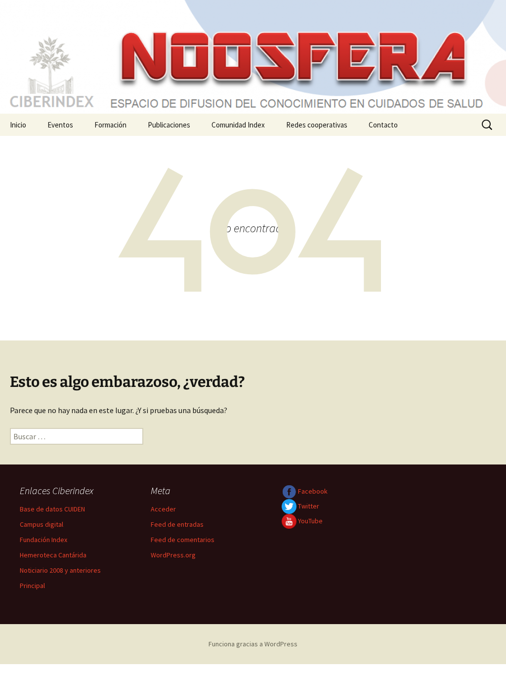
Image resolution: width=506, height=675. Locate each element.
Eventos (60, 124)
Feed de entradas (177, 524)
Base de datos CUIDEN (52, 509)
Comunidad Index (238, 124)
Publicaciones (169, 124)
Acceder (163, 509)
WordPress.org (173, 554)
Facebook (312, 491)
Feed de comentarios (182, 539)
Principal (32, 585)
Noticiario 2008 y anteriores (60, 570)
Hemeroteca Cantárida (53, 554)
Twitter (307, 506)
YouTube (309, 520)
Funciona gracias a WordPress (253, 643)
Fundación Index (43, 539)
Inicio (18, 124)
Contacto (383, 124)
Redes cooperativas (316, 124)
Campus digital (41, 524)
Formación (110, 124)
